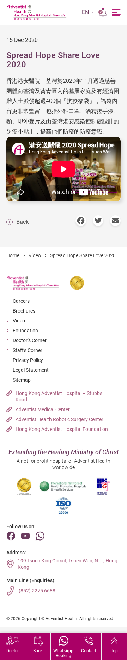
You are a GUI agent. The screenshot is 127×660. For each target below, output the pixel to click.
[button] (88, 12)
